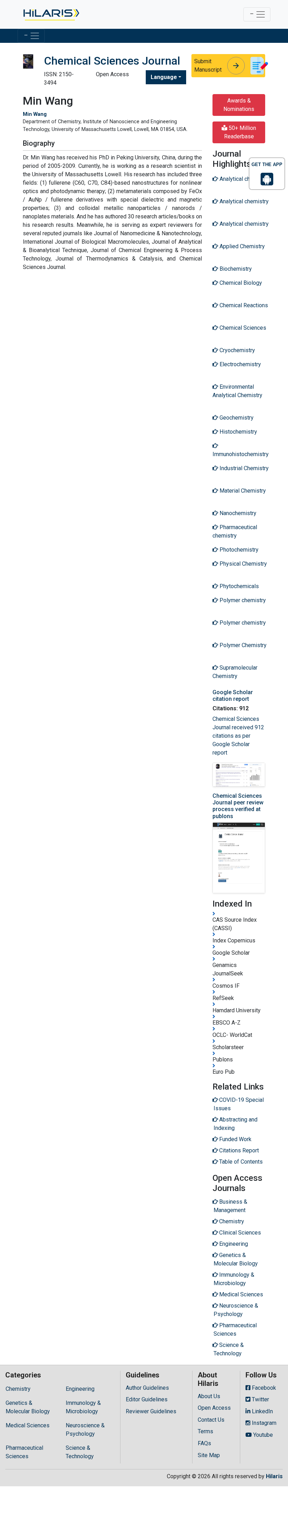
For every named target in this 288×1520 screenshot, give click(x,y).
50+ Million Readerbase (240, 132)
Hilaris (274, 1476)
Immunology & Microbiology (83, 1407)
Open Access (214, 1407)
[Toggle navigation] (256, 14)
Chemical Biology (240, 282)
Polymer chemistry (242, 600)
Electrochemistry (239, 364)
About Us (209, 1396)
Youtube (262, 1435)
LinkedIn (261, 1411)
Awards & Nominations (238, 104)
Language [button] (164, 77)
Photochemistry (238, 549)
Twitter (259, 1399)
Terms (205, 1431)
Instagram (263, 1423)
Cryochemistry (236, 350)
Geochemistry (236, 417)
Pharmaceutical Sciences (24, 1452)
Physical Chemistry (242, 563)
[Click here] (51, 14)
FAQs (204, 1443)
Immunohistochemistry (240, 454)
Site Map (209, 1455)
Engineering (80, 1389)
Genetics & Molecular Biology (28, 1407)
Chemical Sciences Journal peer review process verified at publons (237, 806)
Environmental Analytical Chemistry (237, 391)
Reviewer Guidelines (151, 1411)
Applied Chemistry (241, 246)
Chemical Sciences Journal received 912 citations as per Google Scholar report (238, 736)
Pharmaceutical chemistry (234, 531)
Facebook (263, 1387)
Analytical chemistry (243, 179)
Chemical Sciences (242, 327)
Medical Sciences (28, 1425)
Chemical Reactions (243, 305)
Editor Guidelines (147, 1399)
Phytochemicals (238, 586)
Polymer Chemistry (242, 645)
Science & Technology (80, 1452)
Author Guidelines (147, 1387)
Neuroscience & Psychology (85, 1429)
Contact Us (211, 1419)
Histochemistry (237, 431)
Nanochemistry (237, 513)
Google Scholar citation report (232, 695)
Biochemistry (235, 268)
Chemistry (18, 1389)
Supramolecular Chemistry (234, 671)
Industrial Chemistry (243, 468)
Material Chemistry (242, 490)
